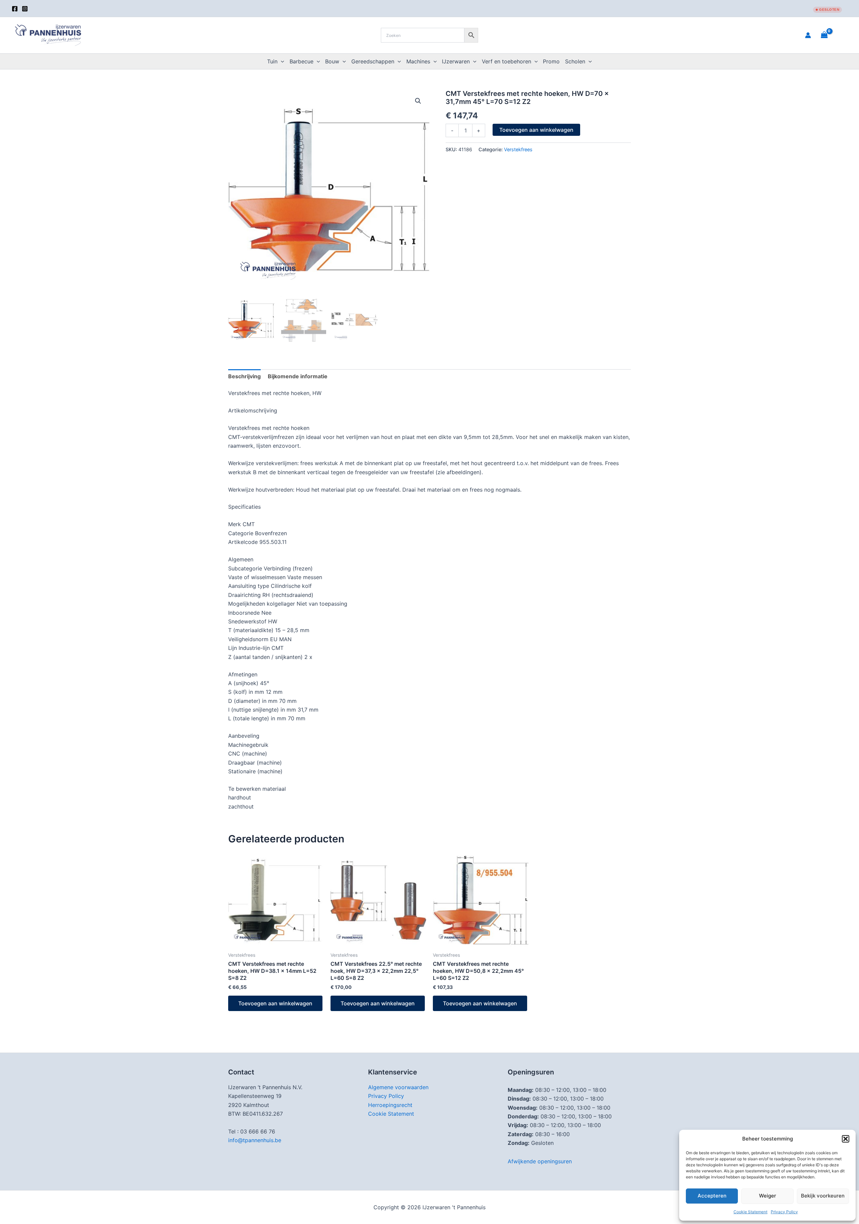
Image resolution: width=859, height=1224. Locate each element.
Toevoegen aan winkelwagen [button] (275, 1003)
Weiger (767, 1195)
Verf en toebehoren (506, 61)
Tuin (272, 61)
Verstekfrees (518, 149)
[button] (845, 1138)
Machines (418, 61)
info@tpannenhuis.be (254, 1140)
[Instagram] (25, 9)
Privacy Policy (784, 1211)
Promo (551, 61)
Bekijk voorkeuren (823, 1195)
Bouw (332, 61)
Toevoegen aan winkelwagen (536, 129)
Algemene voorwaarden (398, 1087)
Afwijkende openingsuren (540, 1161)
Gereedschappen (372, 61)
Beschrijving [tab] (244, 376)
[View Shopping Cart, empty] (832, 35)
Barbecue (301, 61)
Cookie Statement (750, 1211)
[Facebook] (15, 9)
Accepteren (712, 1195)
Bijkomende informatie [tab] (297, 376)
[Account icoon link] (808, 35)
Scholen (575, 61)
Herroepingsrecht (390, 1105)
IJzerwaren (456, 61)
